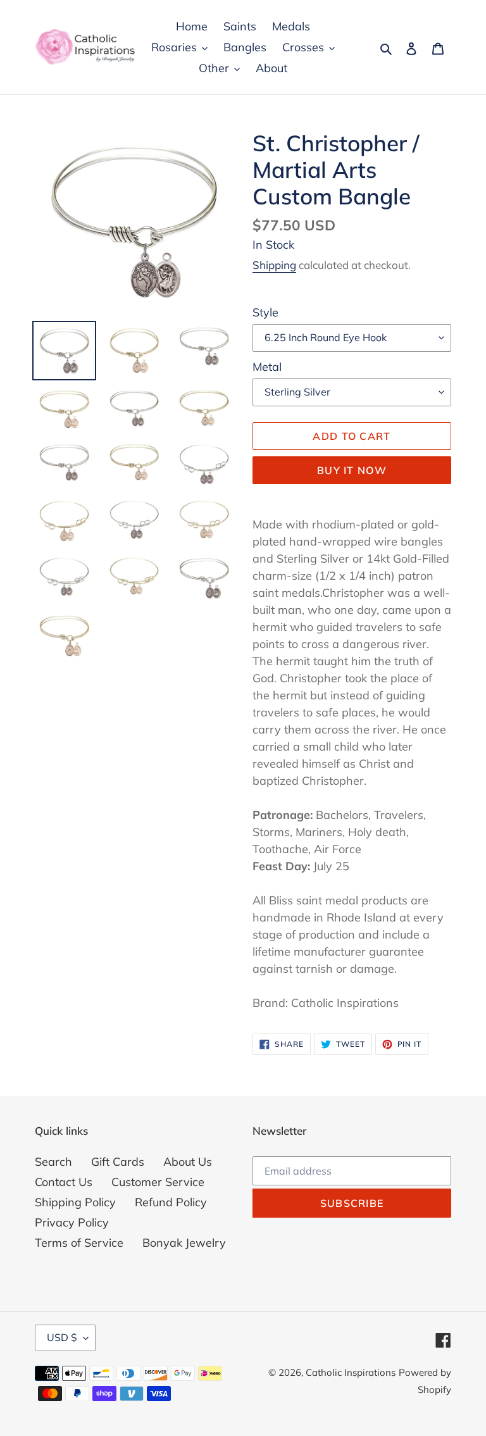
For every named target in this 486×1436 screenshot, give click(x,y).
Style (265, 312)
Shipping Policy (75, 1202)
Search (53, 1161)
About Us (187, 1161)
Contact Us (63, 1182)
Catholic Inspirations (351, 1372)
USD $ (62, 1337)
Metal (267, 366)
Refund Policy (171, 1202)
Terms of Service (79, 1242)
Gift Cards (117, 1161)
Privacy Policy (72, 1222)
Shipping (274, 265)
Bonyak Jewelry (184, 1242)
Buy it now (352, 470)
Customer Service (157, 1182)
